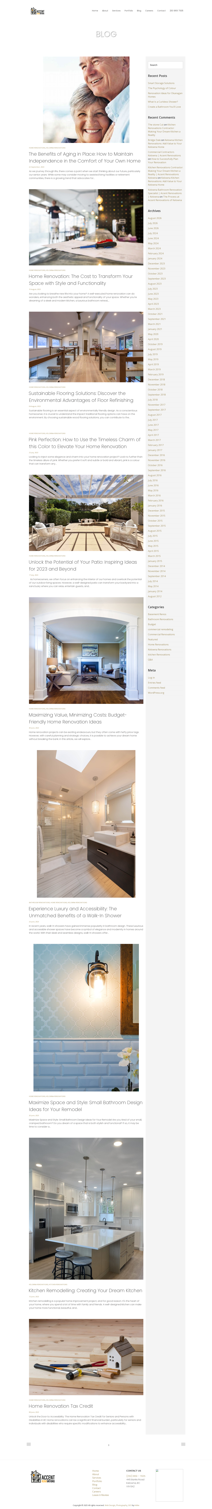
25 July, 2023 (33, 452)
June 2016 (153, 485)
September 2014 (157, 576)
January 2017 (155, 450)
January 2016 (155, 505)
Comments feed (156, 687)
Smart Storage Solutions (161, 83)
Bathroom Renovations (39, 902)
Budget (152, 624)
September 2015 (157, 525)
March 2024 (154, 248)
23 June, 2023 (34, 922)
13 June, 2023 (34, 1296)
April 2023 (153, 303)
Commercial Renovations (161, 634)
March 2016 (154, 495)
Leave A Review (100, 1495)
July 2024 (153, 233)
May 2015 (153, 546)
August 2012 (155, 596)
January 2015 (155, 561)
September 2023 (157, 278)
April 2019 (153, 364)
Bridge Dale (154, 140)
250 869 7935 (176, 10)
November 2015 (156, 515)
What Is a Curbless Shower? (163, 101)
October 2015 (155, 520)
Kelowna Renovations (55, 148)
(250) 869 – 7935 (135, 1476)
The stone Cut (155, 124)
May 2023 (153, 298)
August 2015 (155, 530)
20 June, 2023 (34, 1115)
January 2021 (155, 329)
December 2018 (156, 379)
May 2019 (153, 359)
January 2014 (155, 591)
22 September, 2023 (36, 167)
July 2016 (153, 480)
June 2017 (153, 424)
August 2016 (155, 475)
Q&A (150, 659)
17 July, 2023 (33, 575)
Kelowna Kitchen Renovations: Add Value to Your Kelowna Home (165, 143)
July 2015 (153, 535)
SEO (130, 1505)
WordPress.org (156, 692)
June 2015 (153, 540)
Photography (121, 1505)
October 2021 (155, 314)
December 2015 (156, 510)
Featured (153, 639)
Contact (161, 10)
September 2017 (157, 409)
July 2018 (153, 399)
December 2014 (156, 566)
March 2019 (154, 369)
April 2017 (153, 435)
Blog (139, 10)
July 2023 (153, 288)
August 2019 (155, 349)
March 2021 (154, 324)
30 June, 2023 (34, 728)
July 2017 (153, 419)
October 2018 (155, 389)
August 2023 (155, 283)
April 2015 (153, 551)
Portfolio (129, 10)
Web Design (110, 1505)
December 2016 (156, 455)
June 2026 (153, 228)
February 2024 (156, 253)
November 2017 (156, 404)
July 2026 (153, 223)
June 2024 (153, 238)
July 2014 (153, 581)
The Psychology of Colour (162, 88)
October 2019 (155, 344)
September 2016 (157, 470)
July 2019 (153, 354)
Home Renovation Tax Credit (61, 1406)
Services (116, 10)
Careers (149, 10)
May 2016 (153, 490)
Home (95, 10)
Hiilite (137, 1505)
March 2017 (154, 440)
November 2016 (156, 460)
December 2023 (156, 263)
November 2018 (156, 384)
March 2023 (154, 309)
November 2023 (156, 268)
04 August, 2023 (35, 406)
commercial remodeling (160, 629)
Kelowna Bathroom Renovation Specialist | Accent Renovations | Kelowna (165, 193)
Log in (151, 677)
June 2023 (153, 293)
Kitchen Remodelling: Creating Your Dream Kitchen (85, 1290)
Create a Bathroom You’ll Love (164, 106)
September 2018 (157, 394)
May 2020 (153, 334)
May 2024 (153, 243)
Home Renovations (37, 148)
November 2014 (156, 571)
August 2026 (155, 218)
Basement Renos (157, 614)
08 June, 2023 (34, 1412)
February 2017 (156, 445)
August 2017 (155, 414)
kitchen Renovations (58, 1284)
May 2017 (153, 430)
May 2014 (153, 586)
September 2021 (157, 319)
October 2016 (155, 465)
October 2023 (155, 273)
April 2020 (153, 339)
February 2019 (156, 374)
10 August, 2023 (35, 289)
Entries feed (154, 682)
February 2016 (156, 500)
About (105, 10)
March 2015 (154, 556)
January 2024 (155, 258)
